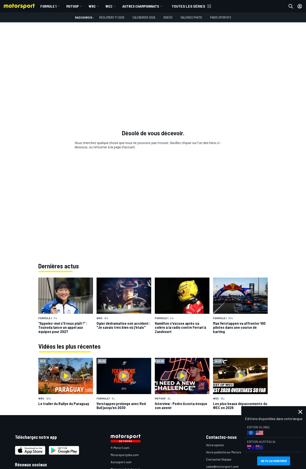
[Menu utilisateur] (299, 6)
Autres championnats (140, 6)
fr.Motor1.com (120, 448)
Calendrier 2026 (143, 17)
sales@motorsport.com (222, 466)
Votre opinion (215, 445)
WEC (109, 6)
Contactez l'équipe (218, 459)
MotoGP (72, 6)
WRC (92, 6)
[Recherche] (290, 6)
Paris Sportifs (220, 17)
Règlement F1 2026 (111, 17)
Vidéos (167, 17)
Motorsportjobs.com (125, 455)
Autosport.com (121, 462)
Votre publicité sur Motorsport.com (230, 452)
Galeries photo (191, 17)
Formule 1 (48, 6)
